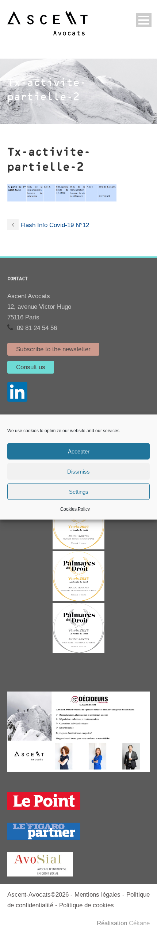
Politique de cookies (86, 905)
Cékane (139, 923)
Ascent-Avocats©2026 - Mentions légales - (66, 894)
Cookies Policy (75, 509)
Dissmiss (78, 471)
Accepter (78, 451)
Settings (78, 491)
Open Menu (144, 20)
